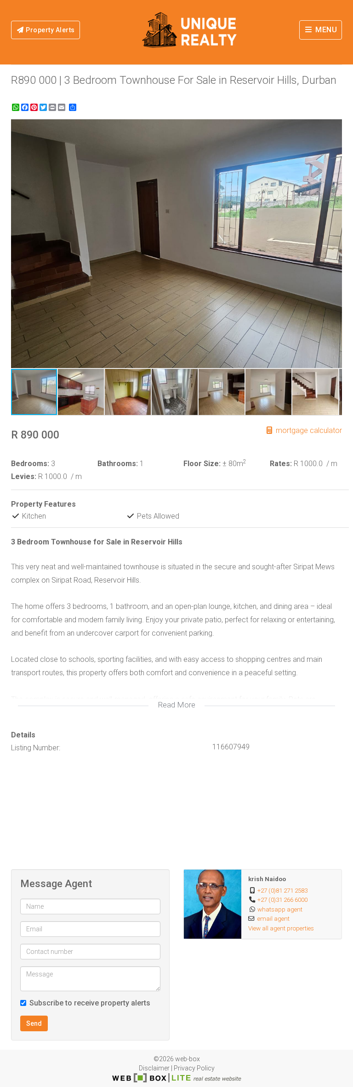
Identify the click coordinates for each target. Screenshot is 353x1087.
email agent (273, 918)
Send (34, 1023)
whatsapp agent (279, 909)
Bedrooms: (30, 463)
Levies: (23, 476)
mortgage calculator (308, 430)
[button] (333, 127)
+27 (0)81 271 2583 (282, 890)
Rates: (281, 463)
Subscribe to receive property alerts (89, 1003)
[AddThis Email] (62, 107)
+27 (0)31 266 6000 (282, 899)
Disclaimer (154, 1068)
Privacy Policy (194, 1068)
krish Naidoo (267, 878)
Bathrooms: (117, 463)
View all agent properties (281, 928)
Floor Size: (202, 463)
